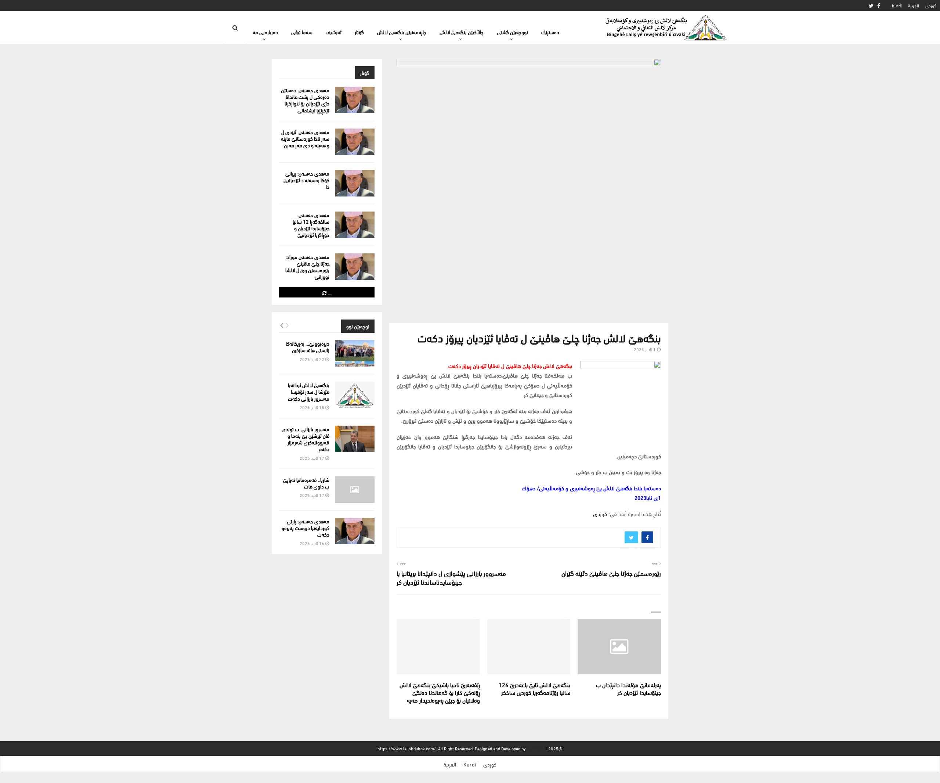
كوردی (930, 5)
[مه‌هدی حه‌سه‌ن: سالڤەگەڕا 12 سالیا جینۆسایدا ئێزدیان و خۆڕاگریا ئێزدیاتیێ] (355, 225)
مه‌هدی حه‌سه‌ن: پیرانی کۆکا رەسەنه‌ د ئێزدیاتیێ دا (306, 179)
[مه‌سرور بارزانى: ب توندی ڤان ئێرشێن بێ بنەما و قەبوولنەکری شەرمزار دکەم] (355, 439)
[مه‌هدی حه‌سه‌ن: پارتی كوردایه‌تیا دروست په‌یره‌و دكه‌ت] (355, 531)
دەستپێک (550, 32)
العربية (913, 5)
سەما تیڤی (301, 32)
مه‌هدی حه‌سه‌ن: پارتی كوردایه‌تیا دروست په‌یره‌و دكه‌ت (305, 527)
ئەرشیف (333, 32)
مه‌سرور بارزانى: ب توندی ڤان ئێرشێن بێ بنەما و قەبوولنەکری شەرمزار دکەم (305, 439)
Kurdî (897, 5)
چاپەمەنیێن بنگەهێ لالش (401, 32)
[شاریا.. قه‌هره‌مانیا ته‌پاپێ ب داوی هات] (355, 489)
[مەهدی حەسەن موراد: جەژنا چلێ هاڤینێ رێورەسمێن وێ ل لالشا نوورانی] (355, 266)
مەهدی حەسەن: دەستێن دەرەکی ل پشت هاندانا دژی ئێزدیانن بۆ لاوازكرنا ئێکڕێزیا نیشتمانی (305, 100)
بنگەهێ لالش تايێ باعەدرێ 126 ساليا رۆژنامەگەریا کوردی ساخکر (534, 688)
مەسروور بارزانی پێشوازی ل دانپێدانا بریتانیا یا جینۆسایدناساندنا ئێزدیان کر (451, 577)
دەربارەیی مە (265, 32)
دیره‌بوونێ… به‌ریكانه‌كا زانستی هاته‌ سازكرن (307, 346)
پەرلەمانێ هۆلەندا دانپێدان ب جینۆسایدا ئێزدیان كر (628, 688)
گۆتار (359, 32)
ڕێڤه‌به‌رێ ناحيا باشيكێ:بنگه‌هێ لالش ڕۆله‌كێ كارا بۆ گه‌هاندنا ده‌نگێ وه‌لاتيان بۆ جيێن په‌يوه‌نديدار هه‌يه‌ (440, 692)
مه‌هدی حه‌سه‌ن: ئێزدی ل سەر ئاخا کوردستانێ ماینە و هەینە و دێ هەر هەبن (305, 138)
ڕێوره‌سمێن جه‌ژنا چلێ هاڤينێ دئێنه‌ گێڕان (611, 573)
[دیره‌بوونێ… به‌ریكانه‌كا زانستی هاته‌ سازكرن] (355, 353)
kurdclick (535, 748)
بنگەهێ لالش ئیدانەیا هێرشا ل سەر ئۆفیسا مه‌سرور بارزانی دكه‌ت (308, 391)
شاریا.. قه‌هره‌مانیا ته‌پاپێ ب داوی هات (306, 483)
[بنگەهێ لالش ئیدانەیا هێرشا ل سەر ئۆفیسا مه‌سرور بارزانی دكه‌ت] (355, 395)
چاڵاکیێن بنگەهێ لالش (462, 32)
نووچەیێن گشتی (512, 32)
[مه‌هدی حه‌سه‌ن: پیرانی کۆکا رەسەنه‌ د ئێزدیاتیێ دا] (355, 183)
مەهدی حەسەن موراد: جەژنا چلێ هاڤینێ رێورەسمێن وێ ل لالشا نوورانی (307, 267)
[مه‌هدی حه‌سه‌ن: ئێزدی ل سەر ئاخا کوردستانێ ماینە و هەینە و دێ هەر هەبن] (355, 142)
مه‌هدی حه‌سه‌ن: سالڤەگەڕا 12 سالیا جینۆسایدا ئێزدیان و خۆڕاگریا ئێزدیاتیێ (311, 225)
